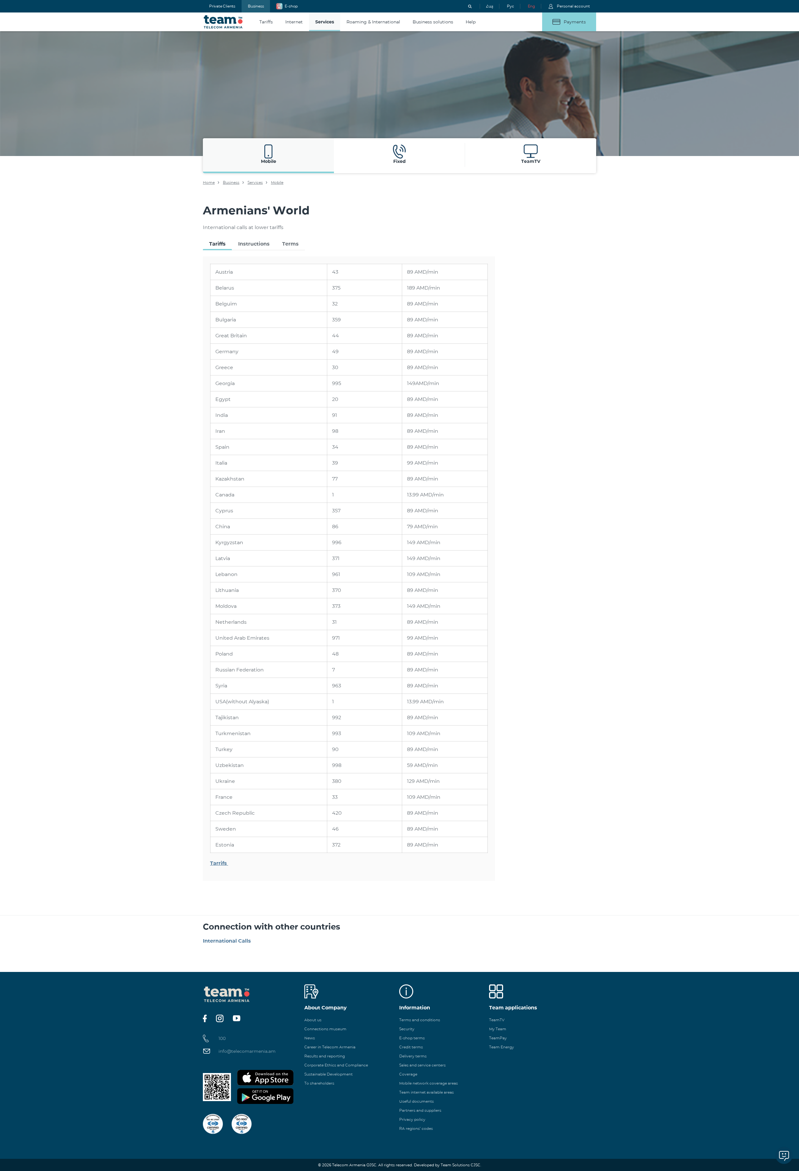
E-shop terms (412, 1038)
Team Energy (501, 1047)
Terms (290, 244)
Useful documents (416, 1101)
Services (255, 182)
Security (406, 1029)
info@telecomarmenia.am (247, 1051)
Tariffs (217, 244)
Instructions (254, 244)
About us (312, 1019)
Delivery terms (413, 1056)
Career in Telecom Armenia (329, 1047)
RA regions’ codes (416, 1128)
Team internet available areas (426, 1092)
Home (209, 182)
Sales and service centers (422, 1065)
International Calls (227, 941)
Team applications (513, 1008)
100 (222, 1038)
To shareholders (319, 1083)
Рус (510, 6)
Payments (575, 22)
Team (223, 21)
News (309, 1038)
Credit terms (411, 1047)
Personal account (573, 6)
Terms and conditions (419, 1019)
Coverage (408, 1074)
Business (256, 6)
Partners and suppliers (420, 1110)
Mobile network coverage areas (428, 1083)
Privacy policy (412, 1119)
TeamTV (496, 1019)
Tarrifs (219, 863)
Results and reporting (324, 1056)
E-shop (291, 6)
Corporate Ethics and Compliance (336, 1065)
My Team (497, 1029)
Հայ (489, 6)
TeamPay (498, 1038)
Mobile (277, 182)
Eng (531, 6)
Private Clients (222, 6)
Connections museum (325, 1029)
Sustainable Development (328, 1074)
